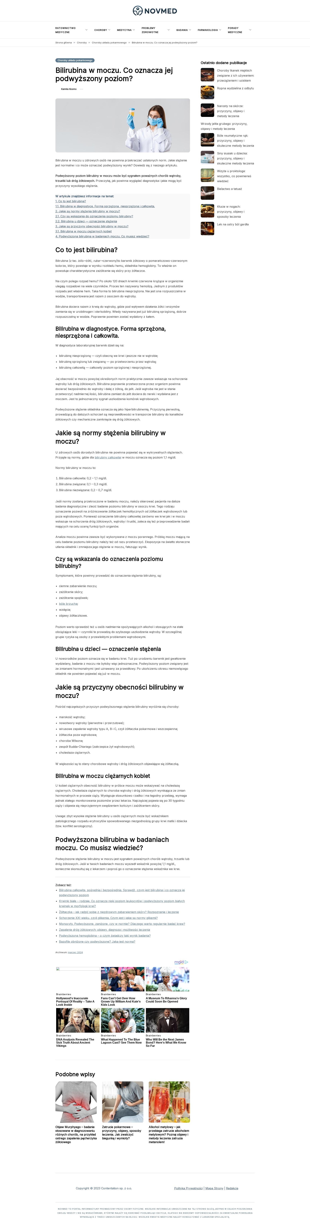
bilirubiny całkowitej (108, 457)
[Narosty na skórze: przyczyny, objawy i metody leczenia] (207, 110)
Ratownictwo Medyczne (65, 30)
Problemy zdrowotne (150, 30)
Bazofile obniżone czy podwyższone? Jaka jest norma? (97, 941)
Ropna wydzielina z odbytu (235, 88)
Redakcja (232, 1188)
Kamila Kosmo (69, 89)
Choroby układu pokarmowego (75, 60)
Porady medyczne (235, 30)
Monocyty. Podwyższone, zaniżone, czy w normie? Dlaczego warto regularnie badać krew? (122, 924)
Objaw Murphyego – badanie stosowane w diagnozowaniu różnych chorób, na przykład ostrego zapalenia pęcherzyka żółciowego (76, 1134)
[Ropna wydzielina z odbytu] (207, 92)
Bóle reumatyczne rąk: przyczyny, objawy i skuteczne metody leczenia (235, 140)
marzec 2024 (75, 952)
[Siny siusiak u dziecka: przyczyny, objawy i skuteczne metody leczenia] (207, 157)
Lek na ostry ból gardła (233, 224)
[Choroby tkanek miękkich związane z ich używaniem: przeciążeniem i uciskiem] (207, 74)
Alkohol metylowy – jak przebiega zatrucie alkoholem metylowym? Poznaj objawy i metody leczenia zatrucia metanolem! (169, 1134)
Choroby (100, 30)
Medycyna (124, 30)
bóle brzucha (68, 604)
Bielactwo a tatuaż (229, 189)
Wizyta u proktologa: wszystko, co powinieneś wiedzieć (234, 176)
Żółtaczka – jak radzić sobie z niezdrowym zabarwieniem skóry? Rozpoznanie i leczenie (119, 912)
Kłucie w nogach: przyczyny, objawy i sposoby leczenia (230, 211)
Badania (182, 30)
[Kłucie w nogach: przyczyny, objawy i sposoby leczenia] (207, 210)
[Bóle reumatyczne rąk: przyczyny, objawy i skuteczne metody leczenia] (207, 139)
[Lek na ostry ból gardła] (207, 228)
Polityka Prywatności (188, 1188)
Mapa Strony (214, 1188)
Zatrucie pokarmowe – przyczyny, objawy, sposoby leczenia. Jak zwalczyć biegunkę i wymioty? (121, 1132)
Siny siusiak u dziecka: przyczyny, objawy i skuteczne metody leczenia (235, 158)
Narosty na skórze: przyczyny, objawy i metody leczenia (230, 111)
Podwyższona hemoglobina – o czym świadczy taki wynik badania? (105, 935)
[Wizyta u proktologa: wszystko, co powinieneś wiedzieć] (207, 175)
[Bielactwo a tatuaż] (207, 193)
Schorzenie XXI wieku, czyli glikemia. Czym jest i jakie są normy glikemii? (108, 918)
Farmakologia (208, 30)
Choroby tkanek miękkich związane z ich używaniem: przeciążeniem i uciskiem (235, 75)
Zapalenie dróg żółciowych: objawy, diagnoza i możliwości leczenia (104, 929)
